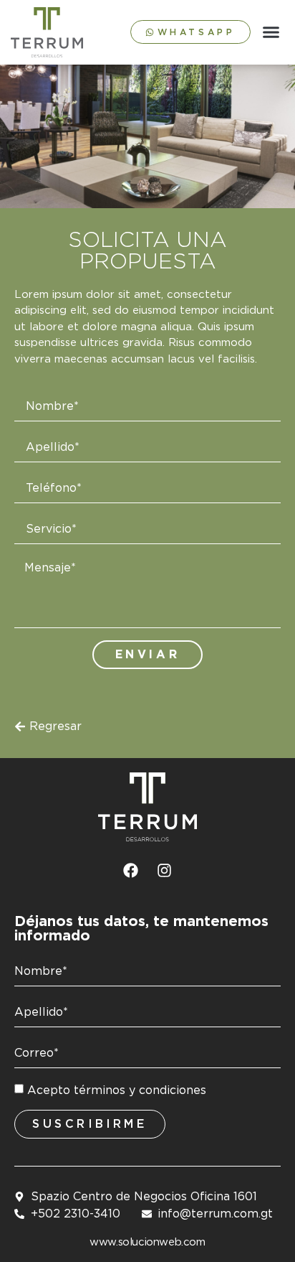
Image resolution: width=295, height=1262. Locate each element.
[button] (271, 32)
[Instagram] (165, 871)
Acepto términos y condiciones (116, 1089)
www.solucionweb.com (147, 1242)
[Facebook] (131, 871)
